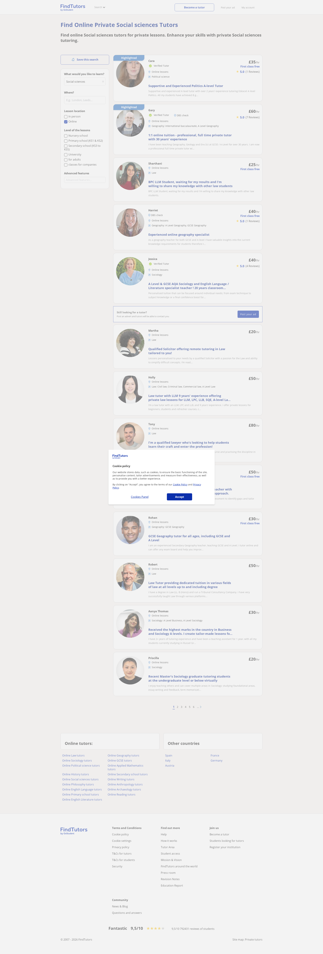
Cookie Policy (180, 484)
